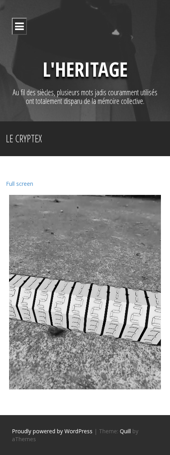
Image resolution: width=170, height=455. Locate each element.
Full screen (19, 183)
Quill (125, 431)
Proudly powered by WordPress (52, 431)
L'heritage (85, 69)
